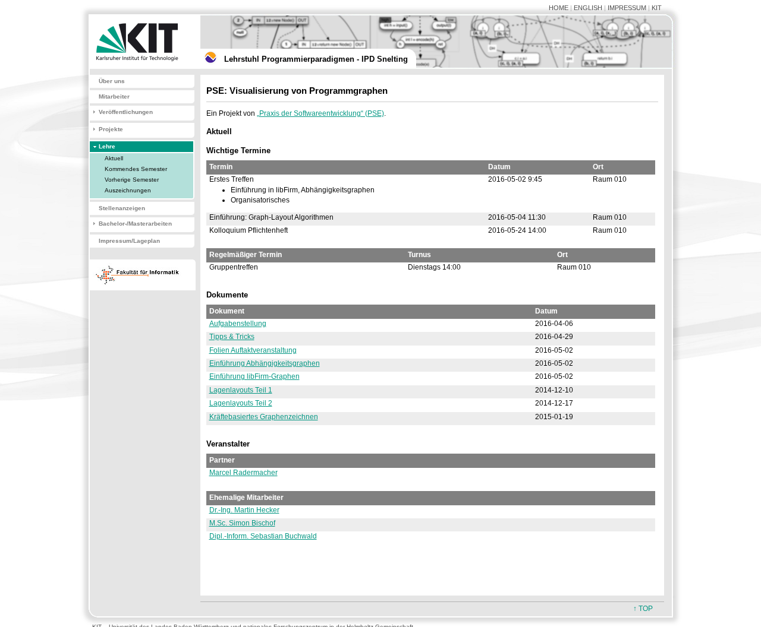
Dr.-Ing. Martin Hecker (244, 510)
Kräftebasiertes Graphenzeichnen (263, 417)
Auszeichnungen (128, 190)
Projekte (111, 129)
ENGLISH (588, 7)
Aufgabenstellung (237, 323)
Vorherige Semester (132, 179)
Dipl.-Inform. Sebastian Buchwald (263, 536)
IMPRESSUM (627, 7)
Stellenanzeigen (122, 208)
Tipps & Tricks (231, 336)
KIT (657, 7)
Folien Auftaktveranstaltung (253, 350)
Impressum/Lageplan (129, 241)
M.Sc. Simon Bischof (242, 523)
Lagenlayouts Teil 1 (240, 390)
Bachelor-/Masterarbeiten (135, 223)
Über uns (112, 81)
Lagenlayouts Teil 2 (240, 403)
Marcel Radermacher (243, 472)
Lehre (107, 146)
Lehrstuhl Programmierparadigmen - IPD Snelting (316, 59)
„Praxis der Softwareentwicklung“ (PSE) (320, 113)
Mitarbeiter (114, 96)
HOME (558, 7)
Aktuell (114, 158)
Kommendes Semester (136, 169)
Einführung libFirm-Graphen (254, 376)
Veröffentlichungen (126, 112)
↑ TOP (643, 608)
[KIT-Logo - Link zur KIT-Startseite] (139, 66)
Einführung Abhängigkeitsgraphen (264, 363)
